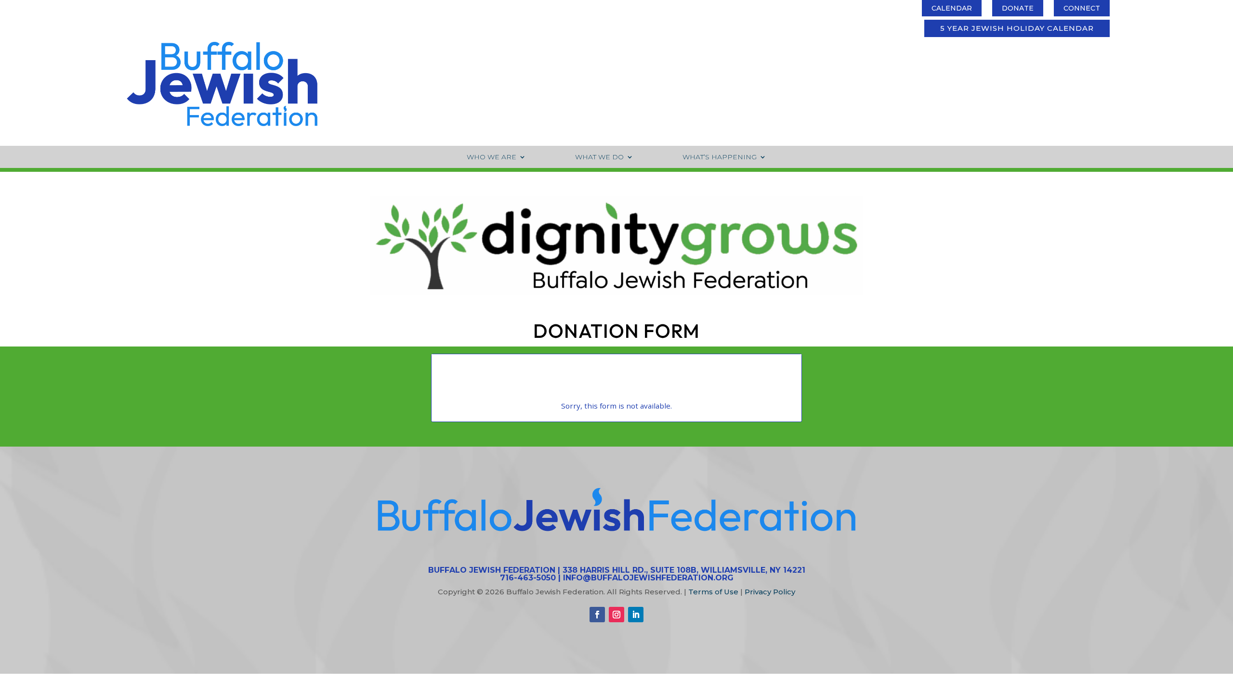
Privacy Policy (770, 591)
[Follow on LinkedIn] (635, 614)
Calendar (951, 8)
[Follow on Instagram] (616, 614)
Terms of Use (713, 591)
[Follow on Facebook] (597, 614)
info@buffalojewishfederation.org (648, 577)
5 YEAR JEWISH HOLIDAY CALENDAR (1017, 28)
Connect (1081, 8)
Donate (1018, 8)
